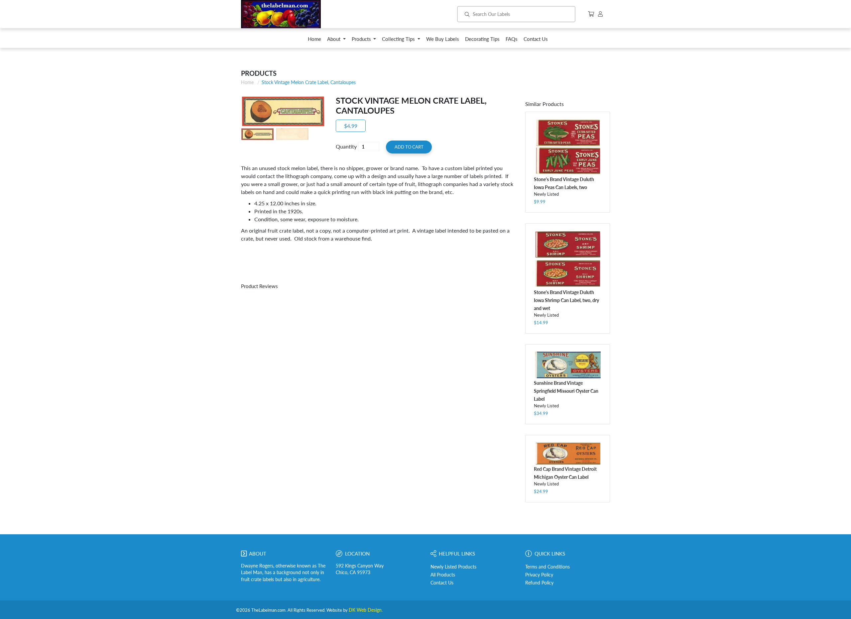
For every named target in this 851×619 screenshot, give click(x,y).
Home (247, 82)
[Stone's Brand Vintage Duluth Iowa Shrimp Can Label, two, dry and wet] (567, 259)
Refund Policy (539, 582)
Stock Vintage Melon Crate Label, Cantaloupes (309, 82)
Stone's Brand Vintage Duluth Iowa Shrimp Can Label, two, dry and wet (566, 300)
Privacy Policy (539, 574)
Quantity (346, 146)
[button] (336, 41)
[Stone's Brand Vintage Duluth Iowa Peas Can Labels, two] (567, 147)
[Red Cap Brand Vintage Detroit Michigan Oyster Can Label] (567, 453)
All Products (442, 574)
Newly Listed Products (453, 566)
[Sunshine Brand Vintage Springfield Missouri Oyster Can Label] (567, 365)
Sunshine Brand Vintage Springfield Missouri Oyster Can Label (566, 391)
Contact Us (441, 582)
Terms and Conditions (547, 566)
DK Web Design (365, 610)
